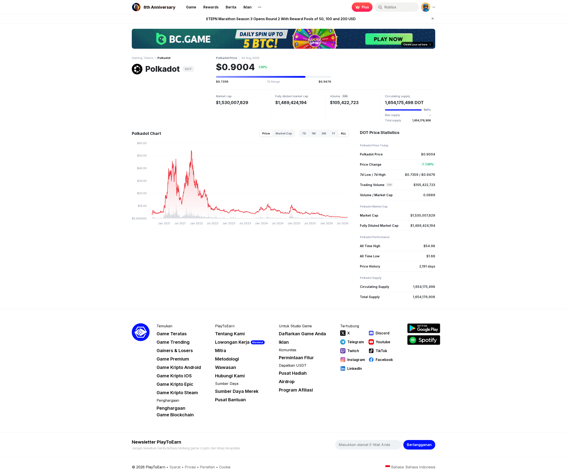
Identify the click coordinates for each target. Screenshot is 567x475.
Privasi (190, 467)
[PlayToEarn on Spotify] (423, 340)
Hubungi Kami (230, 375)
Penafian (207, 467)
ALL (343, 133)
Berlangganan (419, 444)
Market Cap (284, 133)
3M (323, 133)
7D (304, 133)
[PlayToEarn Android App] (423, 328)
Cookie (225, 467)
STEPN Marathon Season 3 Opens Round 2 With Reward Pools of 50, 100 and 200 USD (281, 19)
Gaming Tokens (142, 58)
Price (266, 133)
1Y (333, 133)
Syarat (175, 467)
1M (314, 133)
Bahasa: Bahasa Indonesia (413, 467)
